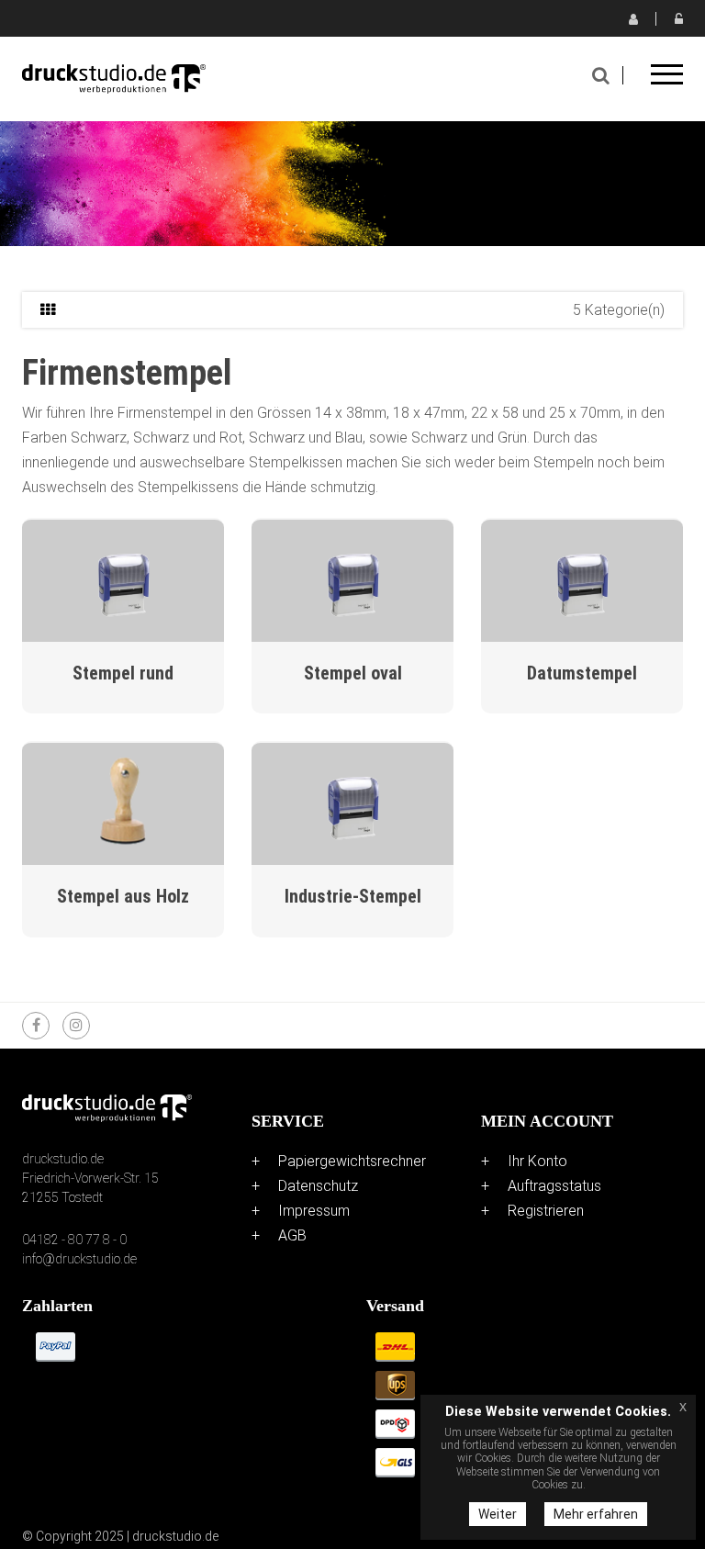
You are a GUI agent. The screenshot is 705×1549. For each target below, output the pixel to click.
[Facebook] (36, 1025)
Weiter (497, 1514)
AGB (292, 1235)
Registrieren (632, 18)
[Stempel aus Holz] (123, 802)
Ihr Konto (537, 1161)
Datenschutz (318, 1186)
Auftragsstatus (554, 1186)
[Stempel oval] (352, 579)
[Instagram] (76, 1025)
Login (678, 18)
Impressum (314, 1210)
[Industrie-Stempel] (352, 802)
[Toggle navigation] (667, 80)
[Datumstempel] (582, 579)
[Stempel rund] (123, 579)
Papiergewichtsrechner (352, 1161)
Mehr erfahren (596, 1514)
